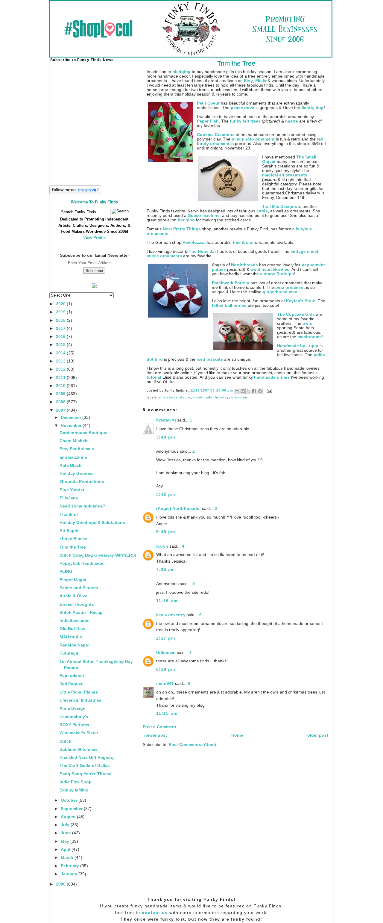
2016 (61, 336)
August (69, 817)
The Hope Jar (202, 251)
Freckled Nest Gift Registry (87, 757)
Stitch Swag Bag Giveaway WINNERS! (98, 555)
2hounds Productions (82, 481)
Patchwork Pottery (230, 283)
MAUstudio (71, 637)
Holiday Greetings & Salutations (92, 522)
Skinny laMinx (74, 790)
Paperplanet (72, 675)
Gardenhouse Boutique (83, 432)
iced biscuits (210, 359)
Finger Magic (73, 580)
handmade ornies (272, 377)
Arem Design (73, 708)
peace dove (242, 107)
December (71, 417)
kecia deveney (171, 615)
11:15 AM (166, 713)
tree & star (243, 242)
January (69, 874)
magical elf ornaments (284, 175)
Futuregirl (70, 653)
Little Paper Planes (79, 692)
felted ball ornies (229, 305)
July (66, 825)
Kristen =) (166, 420)
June (66, 833)
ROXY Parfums (74, 725)
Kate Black (70, 465)
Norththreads (244, 265)
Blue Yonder (72, 490)
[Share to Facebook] (254, 391)
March (68, 857)
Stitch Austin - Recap (81, 612)
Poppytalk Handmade (81, 563)
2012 (61, 369)
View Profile (94, 237)
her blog (186, 220)
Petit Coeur (208, 103)
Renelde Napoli (75, 645)
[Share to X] (248, 391)
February (70, 866)
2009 (61, 394)
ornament (240, 397)
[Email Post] (268, 390)
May (65, 841)
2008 (61, 402)
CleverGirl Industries (80, 700)
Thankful (69, 514)
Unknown (166, 652)
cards (262, 211)
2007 (61, 410)
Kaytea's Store (300, 301)
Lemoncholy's (74, 716)
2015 (61, 344)
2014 (61, 353)
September (72, 808)
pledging (181, 72)
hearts (291, 121)
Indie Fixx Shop (76, 782)
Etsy (248, 80)
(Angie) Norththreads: (178, 508)
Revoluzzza (194, 242)
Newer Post (155, 735)
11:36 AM (166, 601)
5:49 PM (165, 532)
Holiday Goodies (77, 473)
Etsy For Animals (77, 449)
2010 (61, 385)
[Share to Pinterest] (260, 391)
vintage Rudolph (277, 274)
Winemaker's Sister (79, 733)
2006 (61, 884)
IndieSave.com (74, 620)
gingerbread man (280, 292)
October (69, 800)
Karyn (162, 546)
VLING (66, 571)
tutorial (154, 377)
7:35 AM (165, 569)
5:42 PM (165, 494)
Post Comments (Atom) (192, 744)
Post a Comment (159, 727)
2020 (61, 304)
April (66, 849)
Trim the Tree (73, 547)
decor (185, 397)
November (72, 425)
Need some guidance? (82, 506)
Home (237, 735)
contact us (155, 912)
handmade (203, 397)
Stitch (66, 741)
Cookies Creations (216, 134)
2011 (61, 377)
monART (165, 683)
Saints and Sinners (79, 588)
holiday (222, 397)
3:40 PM (165, 437)
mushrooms (309, 337)
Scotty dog (312, 107)
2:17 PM (165, 638)
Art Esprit (69, 530)
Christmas (168, 397)
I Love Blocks (73, 539)
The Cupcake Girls (296, 314)
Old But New (72, 628)
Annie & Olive (73, 596)
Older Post (317, 735)
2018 (61, 320)
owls (307, 323)
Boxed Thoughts (77, 604)
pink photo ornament (253, 139)
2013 (61, 361)
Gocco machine (204, 215)
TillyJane (69, 498)
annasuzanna (73, 457)
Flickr (261, 80)
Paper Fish (208, 121)
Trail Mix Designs (279, 206)
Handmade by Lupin (297, 346)
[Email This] (237, 391)
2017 (61, 328)
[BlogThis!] (243, 391)
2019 (61, 312)
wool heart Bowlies (269, 269)
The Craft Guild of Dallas (85, 765)
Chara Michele (74, 441)
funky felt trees (245, 121)
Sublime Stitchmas (79, 749)
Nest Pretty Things (182, 229)
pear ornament (290, 287)
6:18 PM (165, 669)
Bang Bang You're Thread (86, 774)
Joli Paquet (71, 684)
